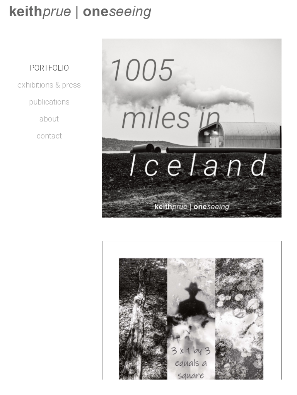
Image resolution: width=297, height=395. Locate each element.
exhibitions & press (49, 84)
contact (49, 135)
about (49, 118)
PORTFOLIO (49, 68)
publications (49, 101)
